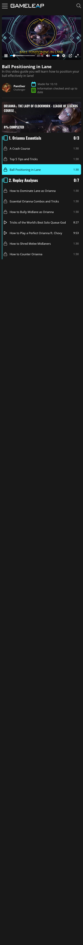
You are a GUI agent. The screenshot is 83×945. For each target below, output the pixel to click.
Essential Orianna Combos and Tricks (34, 201)
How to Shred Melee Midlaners (30, 243)
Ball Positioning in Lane (25, 169)
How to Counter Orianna (26, 254)
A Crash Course (20, 148)
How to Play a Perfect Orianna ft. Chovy (36, 233)
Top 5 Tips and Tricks (24, 159)
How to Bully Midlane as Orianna (32, 212)
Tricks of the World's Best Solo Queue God (38, 222)
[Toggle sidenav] (5, 6)
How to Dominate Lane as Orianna (33, 190)
